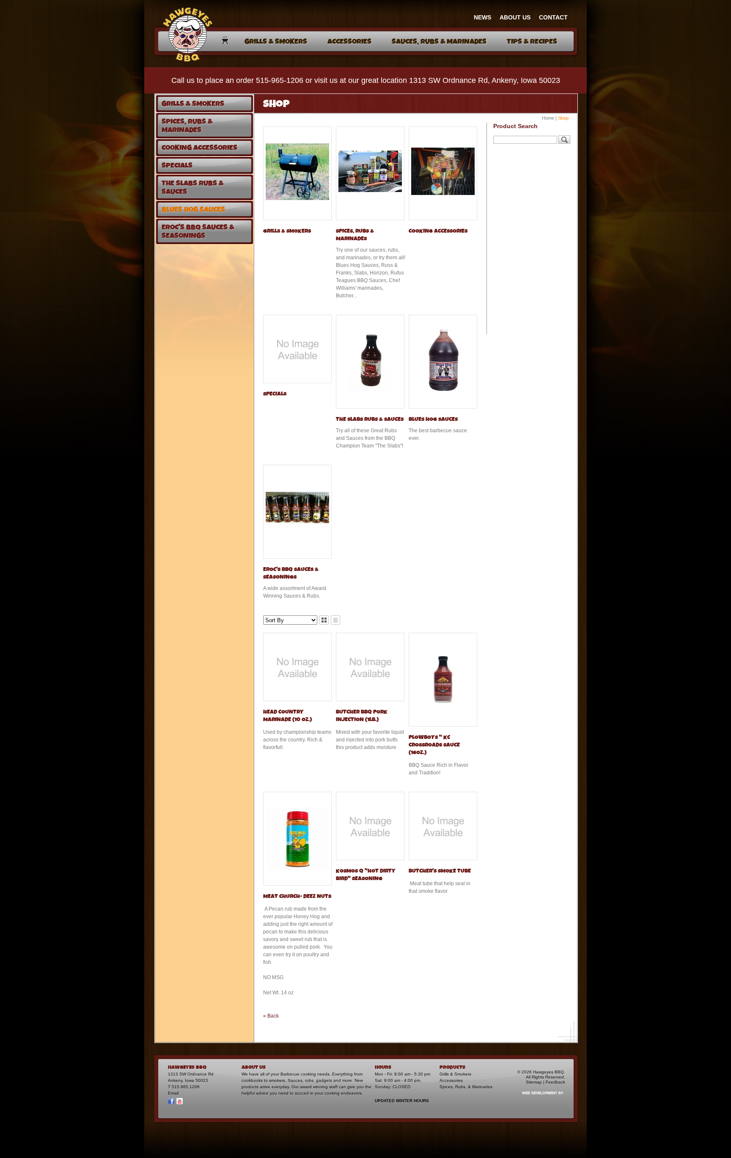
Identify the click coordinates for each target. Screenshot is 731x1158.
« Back (271, 1016)
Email (173, 1093)
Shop (563, 118)
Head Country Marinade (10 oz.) (287, 716)
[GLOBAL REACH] (537, 1098)
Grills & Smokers (287, 231)
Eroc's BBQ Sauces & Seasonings (291, 573)
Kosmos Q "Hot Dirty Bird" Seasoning (366, 875)
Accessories (451, 1080)
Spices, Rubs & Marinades (355, 235)
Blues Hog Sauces (433, 419)
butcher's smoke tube (440, 871)
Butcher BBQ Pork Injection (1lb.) (361, 716)
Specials (274, 394)
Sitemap (534, 1082)
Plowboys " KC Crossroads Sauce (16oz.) (434, 745)
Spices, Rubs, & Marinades (466, 1086)
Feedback (555, 1082)
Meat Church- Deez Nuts (297, 896)
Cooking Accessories (438, 231)
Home (548, 118)
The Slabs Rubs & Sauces (370, 419)
